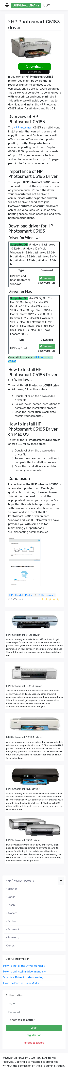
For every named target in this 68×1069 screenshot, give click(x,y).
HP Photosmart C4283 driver (24, 737)
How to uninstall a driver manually (24, 971)
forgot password (34, 1042)
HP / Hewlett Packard (21, 595)
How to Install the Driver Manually (24, 965)
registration (34, 1035)
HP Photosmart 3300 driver (23, 840)
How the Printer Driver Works (21, 983)
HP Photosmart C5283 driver (24, 686)
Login (34, 1027)
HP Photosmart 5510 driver (22, 789)
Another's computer (22, 1019)
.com (31, 5)
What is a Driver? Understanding (23, 977)
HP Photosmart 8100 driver (23, 634)
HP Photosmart (23, 127)
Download (47, 278)
